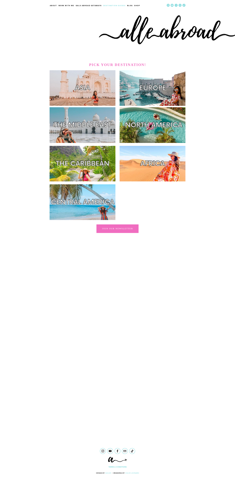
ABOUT (53, 5)
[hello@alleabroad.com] (125, 451)
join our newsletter (117, 228)
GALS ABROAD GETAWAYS (89, 5)
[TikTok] (132, 451)
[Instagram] (103, 451)
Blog (130, 5)
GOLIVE (108, 473)
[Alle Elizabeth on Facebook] (117, 451)
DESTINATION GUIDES (114, 5)
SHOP (137, 5)
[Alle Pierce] (110, 451)
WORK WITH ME (66, 5)
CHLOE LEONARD (132, 473)
